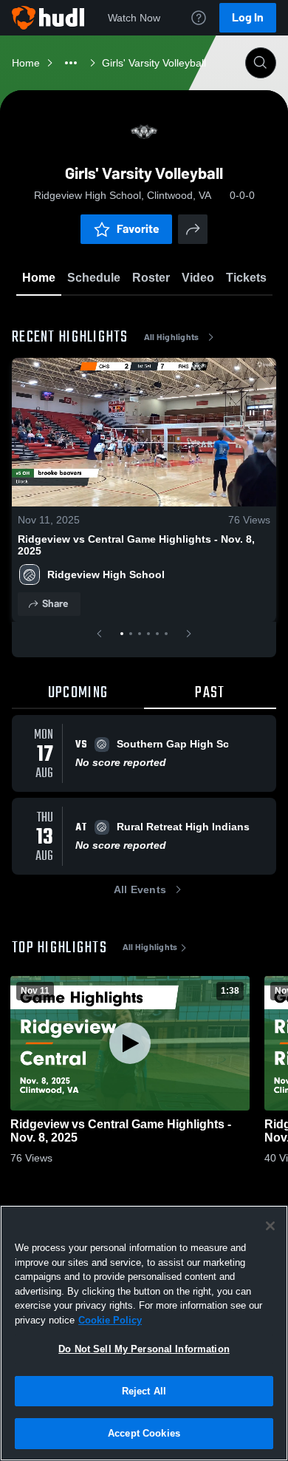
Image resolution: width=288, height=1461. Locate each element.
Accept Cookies (144, 1433)
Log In (248, 17)
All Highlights (171, 337)
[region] (144, 1333)
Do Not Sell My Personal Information (144, 1349)
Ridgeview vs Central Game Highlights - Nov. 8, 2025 (136, 545)
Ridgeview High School (106, 574)
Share (55, 603)
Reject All (144, 1391)
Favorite (138, 229)
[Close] (270, 1226)
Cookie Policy (110, 1320)
